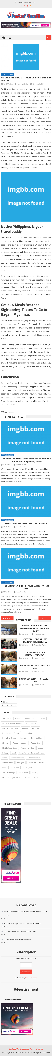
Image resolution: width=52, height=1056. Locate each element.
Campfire (35, 728)
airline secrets (29, 718)
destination (27, 733)
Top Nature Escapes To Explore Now (35, 667)
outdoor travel (7, 762)
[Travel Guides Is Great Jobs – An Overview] (26, 501)
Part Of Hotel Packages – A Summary (46, 618)
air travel (42, 718)
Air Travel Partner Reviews (12, 723)
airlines (17, 718)
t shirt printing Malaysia (11, 777)
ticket (41, 762)
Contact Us (14, 1048)
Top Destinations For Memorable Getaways (34, 654)
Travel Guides (7, 74)
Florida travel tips (27, 748)
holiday (5, 752)
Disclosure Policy (27, 1048)
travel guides (28, 767)
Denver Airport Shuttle (10, 733)
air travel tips (31, 723)
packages (20, 762)
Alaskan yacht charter (10, 728)
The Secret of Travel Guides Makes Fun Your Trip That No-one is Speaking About (26, 460)
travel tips (35, 772)
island (4, 757)
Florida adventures (20, 743)
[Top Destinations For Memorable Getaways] (9, 656)
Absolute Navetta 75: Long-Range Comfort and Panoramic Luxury (35, 628)
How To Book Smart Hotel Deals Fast (35, 680)
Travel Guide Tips (8, 772)
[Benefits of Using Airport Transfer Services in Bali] (9, 643)
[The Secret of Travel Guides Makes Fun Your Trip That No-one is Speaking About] (26, 436)
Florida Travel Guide (9, 748)
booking (25, 728)
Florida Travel (36, 743)
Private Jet (32, 762)
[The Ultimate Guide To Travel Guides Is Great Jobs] (26, 563)
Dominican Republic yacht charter (15, 738)
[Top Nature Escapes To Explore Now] (9, 669)
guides (11, 412)
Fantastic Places (37, 738)
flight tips (5, 743)
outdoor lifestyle (34, 757)
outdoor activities (17, 757)
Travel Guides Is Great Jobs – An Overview (26, 523)
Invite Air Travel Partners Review (31, 752)
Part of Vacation (31, 977)
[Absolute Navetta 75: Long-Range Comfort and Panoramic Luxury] (9, 629)
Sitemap (39, 1048)
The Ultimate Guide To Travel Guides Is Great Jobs (26, 587)
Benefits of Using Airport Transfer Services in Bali (34, 640)
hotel (14, 752)
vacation (27, 777)
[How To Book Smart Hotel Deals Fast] (9, 683)
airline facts (6, 718)
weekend (37, 777)
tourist (4, 767)
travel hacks (23, 772)
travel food (15, 767)
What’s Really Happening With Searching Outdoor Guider (9, 618)
